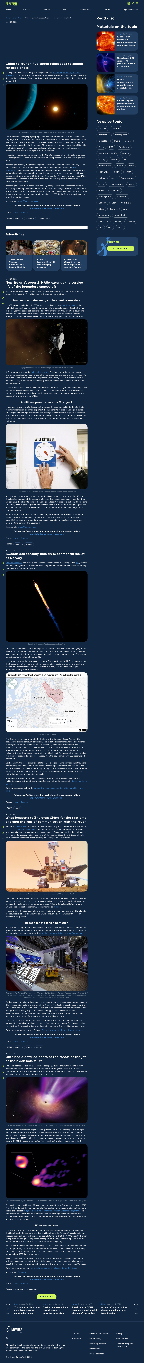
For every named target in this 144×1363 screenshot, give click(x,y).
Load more (46, 1297)
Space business (131, 10)
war (110, 228)
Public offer (94, 1349)
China (17, 218)
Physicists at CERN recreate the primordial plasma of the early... (126, 62)
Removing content (97, 1344)
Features (107, 10)
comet (128, 141)
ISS (124, 160)
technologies (120, 215)
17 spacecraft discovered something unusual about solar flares (126, 41)
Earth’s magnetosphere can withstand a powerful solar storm (55, 1310)
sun (125, 209)
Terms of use (122, 1339)
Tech (64, 10)
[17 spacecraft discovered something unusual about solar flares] (106, 41)
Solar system (105, 197)
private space (116, 184)
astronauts (104, 135)
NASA (17, 544)
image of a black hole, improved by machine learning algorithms (52, 1211)
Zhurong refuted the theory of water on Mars (62, 1030)
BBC (77, 563)
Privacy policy (122, 1334)
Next (136, 1309)
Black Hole (19, 1289)
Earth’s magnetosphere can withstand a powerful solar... (125, 84)
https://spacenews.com (28, 201)
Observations (85, 10)
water (120, 228)
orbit (113, 178)
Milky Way (103, 172)
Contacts (76, 1339)
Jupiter (120, 166)
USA (101, 228)
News (8, 10)
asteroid (116, 129)
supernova (104, 215)
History (102, 160)
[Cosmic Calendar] (128, 3)
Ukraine (117, 221)
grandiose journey (69, 305)
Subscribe (123, 248)
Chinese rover (21, 827)
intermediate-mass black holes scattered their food (53, 1268)
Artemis (102, 129)
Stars (101, 209)
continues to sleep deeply (25, 829)
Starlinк (125, 203)
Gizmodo (22, 1272)
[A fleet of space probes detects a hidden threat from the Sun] (106, 105)
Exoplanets (30, 218)
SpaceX (102, 203)
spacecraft (122, 197)
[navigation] (133, 3)
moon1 (117, 172)
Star (114, 203)
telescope (44, 218)
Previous (8, 1309)
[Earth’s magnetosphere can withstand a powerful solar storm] (106, 83)
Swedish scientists (14, 563)
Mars (131, 166)
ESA (111, 147)
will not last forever (40, 372)
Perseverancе (127, 178)
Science (46, 10)
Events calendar (96, 1354)
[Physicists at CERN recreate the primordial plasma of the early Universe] (106, 62)
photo (101, 184)
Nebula (102, 178)
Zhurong (9, 829)
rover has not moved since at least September (61, 933)
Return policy (95, 1339)
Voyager (29, 544)
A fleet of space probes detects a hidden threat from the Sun (126, 105)
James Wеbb (105, 166)
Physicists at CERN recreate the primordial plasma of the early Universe (84, 1310)
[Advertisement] (47, 45)
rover (28, 1047)
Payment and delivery (99, 1334)
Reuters (56, 907)
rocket (17, 808)
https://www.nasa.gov (27, 527)
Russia (102, 190)
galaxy (125, 153)
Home (8, 18)
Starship (113, 209)
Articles (26, 10)
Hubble (114, 160)
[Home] (11, 3)
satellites (115, 190)
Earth (101, 147)
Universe (131, 221)
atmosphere (121, 135)
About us (76, 1334)
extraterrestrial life (108, 153)
